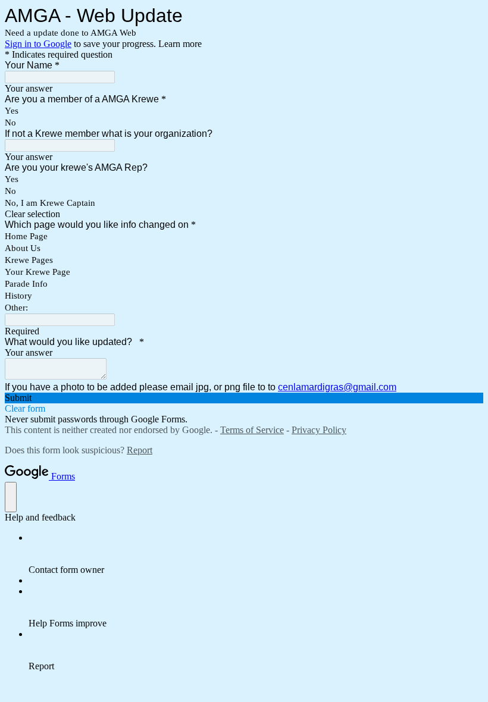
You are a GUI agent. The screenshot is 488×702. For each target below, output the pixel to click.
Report (139, 450)
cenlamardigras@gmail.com (337, 387)
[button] (244, 214)
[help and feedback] (11, 497)
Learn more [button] (180, 44)
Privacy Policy (319, 430)
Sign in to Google (38, 44)
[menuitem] (256, 553)
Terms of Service (252, 430)
